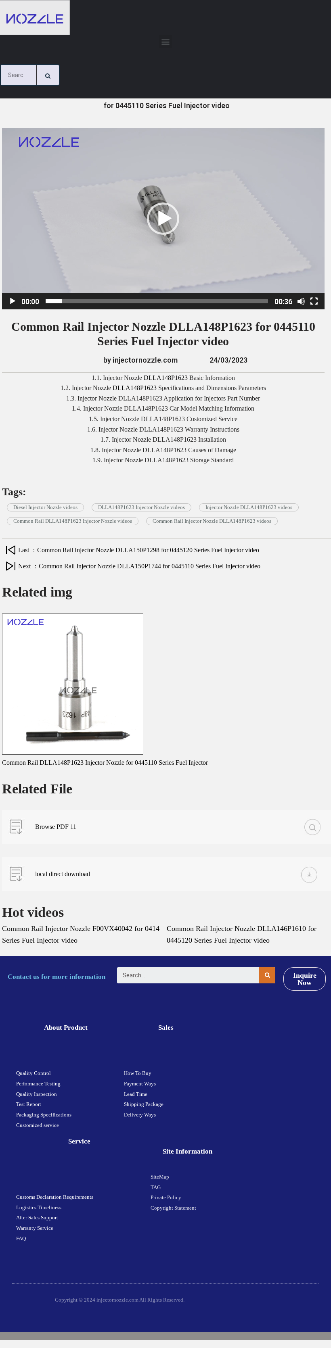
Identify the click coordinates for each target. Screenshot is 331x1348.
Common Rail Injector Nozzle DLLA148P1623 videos (212, 521)
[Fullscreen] (314, 301)
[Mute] (301, 301)
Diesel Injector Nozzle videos (45, 507)
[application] (163, 218)
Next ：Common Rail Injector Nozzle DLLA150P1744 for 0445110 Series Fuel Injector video (139, 566)
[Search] (48, 75)
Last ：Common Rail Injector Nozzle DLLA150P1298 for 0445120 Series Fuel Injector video (138, 550)
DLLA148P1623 (166, 377)
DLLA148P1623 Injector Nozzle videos (141, 507)
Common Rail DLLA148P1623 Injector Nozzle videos (72, 521)
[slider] (157, 301)
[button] (165, 41)
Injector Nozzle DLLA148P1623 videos (248, 507)
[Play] (12, 301)
